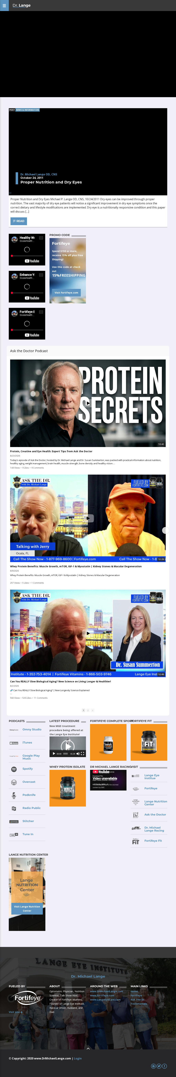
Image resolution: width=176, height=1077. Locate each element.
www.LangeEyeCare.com (105, 999)
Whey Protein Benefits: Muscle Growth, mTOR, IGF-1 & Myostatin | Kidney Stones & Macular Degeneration (76, 566)
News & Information (27, 110)
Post (12, 110)
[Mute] (78, 753)
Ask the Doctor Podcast (29, 350)
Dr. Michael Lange (88, 976)
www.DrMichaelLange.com (106, 991)
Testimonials (139, 1003)
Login (78, 1058)
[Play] (54, 753)
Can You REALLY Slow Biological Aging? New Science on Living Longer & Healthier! (60, 681)
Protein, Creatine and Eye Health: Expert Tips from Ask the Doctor (51, 451)
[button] (68, 747)
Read (20, 221)
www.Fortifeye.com (102, 995)
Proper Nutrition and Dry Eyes (51, 182)
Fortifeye (136, 995)
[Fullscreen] (82, 753)
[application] (68, 746)
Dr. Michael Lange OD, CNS (38, 174)
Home (134, 991)
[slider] (65, 754)
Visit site (14, 1012)
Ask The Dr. (138, 999)
